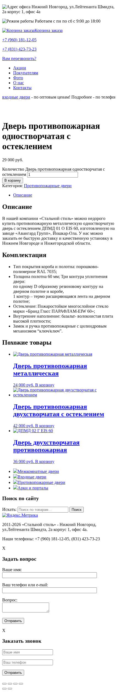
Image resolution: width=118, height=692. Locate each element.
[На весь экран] (15, 684)
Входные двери (32, 477)
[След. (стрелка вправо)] (10, 689)
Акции (19, 68)
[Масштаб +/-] (21, 684)
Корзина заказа (49, 30)
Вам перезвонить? (19, 58)
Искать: (9, 509)
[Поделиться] (10, 684)
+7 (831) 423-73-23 (19, 49)
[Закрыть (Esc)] (4, 684)
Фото (18, 77)
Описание (22, 195)
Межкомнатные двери (38, 471)
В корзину (12, 180)
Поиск (77, 510)
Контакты (22, 87)
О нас (18, 82)
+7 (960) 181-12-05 (19, 39)
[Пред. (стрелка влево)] (4, 689)
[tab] (64, 195)
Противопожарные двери (48, 185)
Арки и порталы (33, 488)
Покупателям (25, 72)
